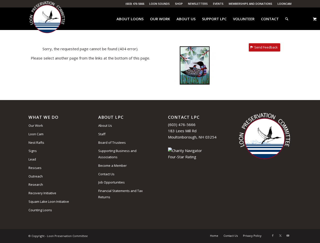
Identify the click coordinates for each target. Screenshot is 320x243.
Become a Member (112, 165)
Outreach (35, 176)
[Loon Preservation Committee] (47, 19)
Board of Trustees (112, 142)
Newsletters (198, 4)
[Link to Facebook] (272, 235)
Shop (179, 4)
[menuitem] (159, 3)
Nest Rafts (36, 142)
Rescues (35, 168)
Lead (32, 159)
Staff (102, 134)
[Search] (287, 19)
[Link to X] (280, 235)
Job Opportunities (111, 182)
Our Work (35, 125)
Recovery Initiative (42, 193)
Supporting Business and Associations (117, 153)
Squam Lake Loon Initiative (48, 201)
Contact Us (106, 174)
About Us (105, 125)
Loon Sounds (159, 4)
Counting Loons (40, 210)
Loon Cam (36, 134)
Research (35, 184)
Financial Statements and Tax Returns (120, 193)
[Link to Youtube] (288, 235)
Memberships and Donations (250, 4)
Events (218, 4)
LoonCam (285, 4)
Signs (32, 150)
